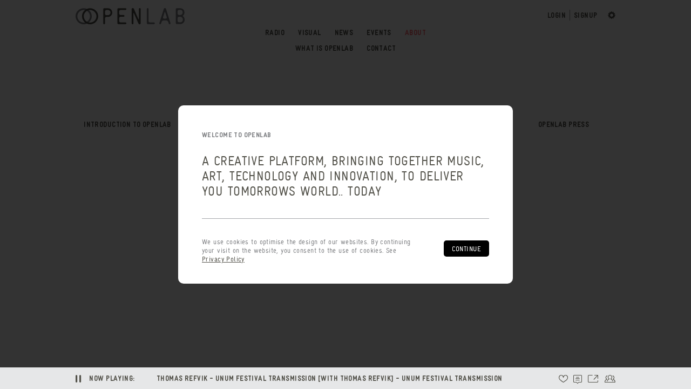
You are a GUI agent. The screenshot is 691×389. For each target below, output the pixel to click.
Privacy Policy (223, 259)
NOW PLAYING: (111, 378)
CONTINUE (466, 249)
